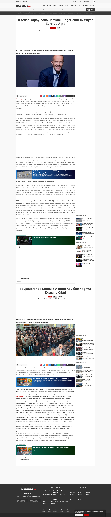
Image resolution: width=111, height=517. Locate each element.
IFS (17, 99)
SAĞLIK (72, 494)
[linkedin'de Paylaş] (55, 96)
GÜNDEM (49, 5)
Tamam (87, 515)
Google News (22, 96)
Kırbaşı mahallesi (20, 396)
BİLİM (88, 494)
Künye (45, 503)
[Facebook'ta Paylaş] (49, 96)
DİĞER (91, 5)
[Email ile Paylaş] (61, 96)
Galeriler (87, 1)
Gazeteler (54, 494)
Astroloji (45, 496)
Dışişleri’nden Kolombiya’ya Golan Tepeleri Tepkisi (93, 13)
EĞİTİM (80, 494)
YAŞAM (88, 496)
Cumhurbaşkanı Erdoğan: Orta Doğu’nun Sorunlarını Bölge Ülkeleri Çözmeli (60, 13)
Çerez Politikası (55, 501)
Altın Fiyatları (54, 496)
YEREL (80, 499)
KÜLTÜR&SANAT (82, 496)
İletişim (53, 503)
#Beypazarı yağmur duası (24, 457)
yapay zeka (22, 99)
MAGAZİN (77, 5)
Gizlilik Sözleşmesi (64, 501)
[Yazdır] (64, 96)
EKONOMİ (60, 5)
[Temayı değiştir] (91, 1)
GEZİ (72, 499)
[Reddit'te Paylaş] (47, 96)
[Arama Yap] (94, 1)
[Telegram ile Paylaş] (44, 96)
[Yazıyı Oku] (67, 96)
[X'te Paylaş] (52, 96)
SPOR (72, 5)
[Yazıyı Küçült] (70, 96)
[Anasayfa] (44, 5)
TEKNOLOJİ (85, 5)
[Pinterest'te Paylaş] (41, 96)
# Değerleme (20, 247)
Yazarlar (74, 1)
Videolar (80, 1)
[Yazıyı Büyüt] (73, 96)
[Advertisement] (9, 35)
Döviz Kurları (62, 496)
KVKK (45, 501)
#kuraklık (35, 457)
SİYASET (67, 5)
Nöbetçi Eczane (47, 494)
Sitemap (68, 511)
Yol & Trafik (62, 494)
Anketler (61, 511)
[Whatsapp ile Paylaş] (58, 96)
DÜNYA (55, 5)
